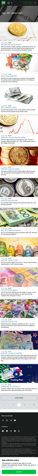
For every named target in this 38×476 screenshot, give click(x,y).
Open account (28, 3)
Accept (19, 472)
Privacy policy (8, 467)
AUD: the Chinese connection (11, 230)
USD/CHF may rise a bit (9, 322)
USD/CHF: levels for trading (10, 169)
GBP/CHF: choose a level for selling (13, 137)
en (11, 3)
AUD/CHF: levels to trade (9, 260)
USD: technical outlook (8, 108)
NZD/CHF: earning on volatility (11, 353)
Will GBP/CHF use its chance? (11, 44)
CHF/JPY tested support (9, 290)
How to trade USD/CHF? (9, 76)
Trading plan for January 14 (10, 386)
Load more (19, 398)
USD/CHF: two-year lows (9, 200)
